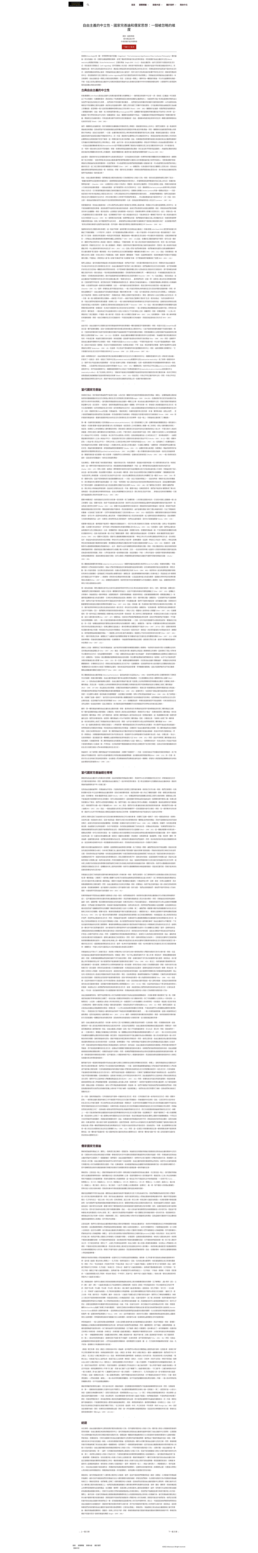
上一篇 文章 (84, 1532)
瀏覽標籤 (143, 4)
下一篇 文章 (173, 1532)
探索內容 (156, 4)
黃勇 (124, 36)
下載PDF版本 (129, 47)
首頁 (133, 4)
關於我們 (170, 4)
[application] (148, 4)
